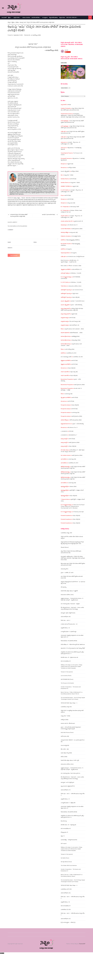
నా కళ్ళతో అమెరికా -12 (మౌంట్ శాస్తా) (68, 631)
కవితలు (15, 198)
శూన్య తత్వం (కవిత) (76, 340)
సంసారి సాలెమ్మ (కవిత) (69, 349)
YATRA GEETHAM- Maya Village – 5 (69, 703)
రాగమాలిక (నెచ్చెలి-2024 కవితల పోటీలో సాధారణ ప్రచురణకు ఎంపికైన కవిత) (18, 215)
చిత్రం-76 (62, 836)
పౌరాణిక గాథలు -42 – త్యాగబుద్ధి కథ (68, 824)
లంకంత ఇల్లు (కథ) (68, 393)
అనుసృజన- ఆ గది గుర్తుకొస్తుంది (67, 782)
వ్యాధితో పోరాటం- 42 (65, 627)
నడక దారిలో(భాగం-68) (66, 616)
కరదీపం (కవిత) (64, 756)
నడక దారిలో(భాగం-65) (66, 918)
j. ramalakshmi (64, 431)
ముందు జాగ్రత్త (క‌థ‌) (65, 745)
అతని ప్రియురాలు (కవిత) (77, 228)
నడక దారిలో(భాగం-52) (74, 325)
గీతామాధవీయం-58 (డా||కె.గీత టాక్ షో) (69, 811)
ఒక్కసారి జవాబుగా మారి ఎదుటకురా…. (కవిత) (74, 328)
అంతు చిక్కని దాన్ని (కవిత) (66, 752)
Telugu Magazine (38, 199)
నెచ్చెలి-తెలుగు (13, 205)
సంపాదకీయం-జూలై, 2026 (66, 706)
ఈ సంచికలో (4, 17)
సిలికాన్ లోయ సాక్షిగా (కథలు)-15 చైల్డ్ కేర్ (69, 590)
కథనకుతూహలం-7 (73, 435)
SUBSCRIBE (64, 62)
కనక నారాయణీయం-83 (66, 661)
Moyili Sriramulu (64, 260)
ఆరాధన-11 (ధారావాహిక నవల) (77, 301)
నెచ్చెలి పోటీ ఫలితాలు (53, 17)
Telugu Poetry (47, 199)
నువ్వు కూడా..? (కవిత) (68, 175)
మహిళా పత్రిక (22, 205)
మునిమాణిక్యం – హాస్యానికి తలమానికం (69, 839)
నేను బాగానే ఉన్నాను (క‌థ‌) (74, 321)
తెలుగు (11, 203)
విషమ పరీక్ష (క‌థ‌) (76, 297)
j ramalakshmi (64, 435)
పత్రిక (18, 205)
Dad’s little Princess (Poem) (67, 732)
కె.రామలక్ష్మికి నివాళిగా (76, 236)
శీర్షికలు (9, 17)
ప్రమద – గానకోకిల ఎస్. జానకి (67, 572)
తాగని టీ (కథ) (73, 178)
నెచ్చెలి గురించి (62, 17)
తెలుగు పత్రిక (26, 203)
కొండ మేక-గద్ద (64, 821)
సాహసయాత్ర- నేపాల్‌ (74, 206)
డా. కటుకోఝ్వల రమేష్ (36, 35)
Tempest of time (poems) (67, 671)
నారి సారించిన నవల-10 (72, 225)
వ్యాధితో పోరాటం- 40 (65, 902)
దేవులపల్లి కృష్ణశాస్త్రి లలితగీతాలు (73, 240)
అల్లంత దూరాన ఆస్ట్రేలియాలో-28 (68, 786)
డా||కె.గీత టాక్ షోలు (36, 17)
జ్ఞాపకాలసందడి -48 (78, 221)
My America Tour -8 (72, 427)
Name (9, 242)
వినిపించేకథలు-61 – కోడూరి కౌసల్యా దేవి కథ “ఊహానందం (73, 644)
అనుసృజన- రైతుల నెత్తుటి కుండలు (68, 612)
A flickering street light (78, 511)
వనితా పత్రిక (27, 205)
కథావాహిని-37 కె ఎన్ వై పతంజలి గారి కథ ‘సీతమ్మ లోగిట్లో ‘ (73, 648)
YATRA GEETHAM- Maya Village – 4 (69, 885)
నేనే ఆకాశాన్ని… (64, 587)
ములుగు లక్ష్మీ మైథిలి (65, 171)
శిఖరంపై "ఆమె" (33, 205)
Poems (33, 198)
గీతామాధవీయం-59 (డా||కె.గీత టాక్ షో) (69, 640)
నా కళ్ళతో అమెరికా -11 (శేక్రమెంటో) (68, 802)
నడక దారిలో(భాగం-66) (66, 892)
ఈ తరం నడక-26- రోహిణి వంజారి (68, 723)
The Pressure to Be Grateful (67, 683)
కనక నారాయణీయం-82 (66, 828)
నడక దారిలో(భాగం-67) (66, 789)
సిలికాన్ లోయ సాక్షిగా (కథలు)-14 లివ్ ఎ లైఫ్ (70, 760)
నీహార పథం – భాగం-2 (65, 620)
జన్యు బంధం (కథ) (71, 203)
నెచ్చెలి (30, 203)
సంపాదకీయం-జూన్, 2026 (66, 889)
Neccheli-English (71, 17)
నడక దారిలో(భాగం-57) (77, 269)
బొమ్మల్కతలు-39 (64, 832)
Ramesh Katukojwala (45, 198)
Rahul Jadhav (64, 265)
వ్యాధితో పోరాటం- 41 (65, 799)
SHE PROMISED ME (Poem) (67, 679)
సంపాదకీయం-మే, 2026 (66, 909)
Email (35, 242)
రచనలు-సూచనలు (26, 17)
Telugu (12, 199)
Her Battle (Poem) (65, 858)
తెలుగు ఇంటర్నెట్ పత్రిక (18, 203)
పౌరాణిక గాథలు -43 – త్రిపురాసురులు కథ (69, 657)
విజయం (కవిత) (73, 486)
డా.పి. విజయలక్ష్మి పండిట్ (66, 356)
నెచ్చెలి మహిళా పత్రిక (45, 203)
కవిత (45, 201)
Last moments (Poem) (77, 289)
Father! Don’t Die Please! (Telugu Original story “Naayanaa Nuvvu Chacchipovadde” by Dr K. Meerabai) (73, 506)
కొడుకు (69, 104)
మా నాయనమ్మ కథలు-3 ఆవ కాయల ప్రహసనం (70, 773)
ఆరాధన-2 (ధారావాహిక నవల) (48, 214)
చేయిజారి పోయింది (65, 547)
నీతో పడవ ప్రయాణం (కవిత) (76, 420)
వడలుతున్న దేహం (64, 568)
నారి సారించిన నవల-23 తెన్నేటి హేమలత (75, 256)
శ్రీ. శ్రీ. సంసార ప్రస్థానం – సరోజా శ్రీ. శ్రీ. (68, 922)
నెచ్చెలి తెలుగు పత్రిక (36, 203)
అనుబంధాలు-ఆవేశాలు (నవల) (75, 286)
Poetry (37, 198)
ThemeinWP (82, 943)
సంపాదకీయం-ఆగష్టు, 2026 (66, 532)
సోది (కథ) (71, 431)
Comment (10, 229)
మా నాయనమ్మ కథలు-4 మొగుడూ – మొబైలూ (70, 603)
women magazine (39, 201)
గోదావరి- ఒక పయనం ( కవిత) (75, 265)
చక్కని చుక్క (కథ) (74, 371)
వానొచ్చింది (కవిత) (72, 167)
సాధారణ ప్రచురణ (40, 205)
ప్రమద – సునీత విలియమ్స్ (76, 304)
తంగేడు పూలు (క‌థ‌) (65, 736)
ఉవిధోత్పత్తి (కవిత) (76, 336)
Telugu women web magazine (26, 201)
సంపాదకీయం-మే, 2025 (71, 353)
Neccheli (28, 198)
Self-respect (64, 843)
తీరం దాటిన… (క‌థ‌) (65, 749)
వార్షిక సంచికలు (17, 17)
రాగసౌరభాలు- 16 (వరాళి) (75, 273)
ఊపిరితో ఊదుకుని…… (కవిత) (76, 332)
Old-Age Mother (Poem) (66, 861)
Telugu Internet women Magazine (23, 199)
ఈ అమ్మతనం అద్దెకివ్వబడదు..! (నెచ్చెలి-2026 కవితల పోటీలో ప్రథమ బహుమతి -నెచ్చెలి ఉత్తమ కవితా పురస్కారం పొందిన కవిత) (73, 115)
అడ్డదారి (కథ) (70, 163)
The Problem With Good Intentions (69, 865)
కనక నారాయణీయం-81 (66, 905)
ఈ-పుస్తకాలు (45, 17)
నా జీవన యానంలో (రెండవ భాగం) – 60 (69, 624)
